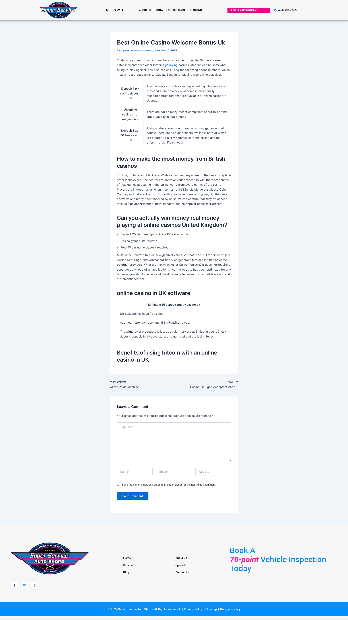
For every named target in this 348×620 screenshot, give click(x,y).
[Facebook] (14, 585)
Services (119, 10)
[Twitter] (24, 585)
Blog (132, 10)
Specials (179, 10)
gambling (171, 65)
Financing (195, 10)
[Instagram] (34, 585)
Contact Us (162, 10)
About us (145, 10)
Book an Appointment (244, 10)
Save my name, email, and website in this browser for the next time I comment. (169, 484)
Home (106, 10)
